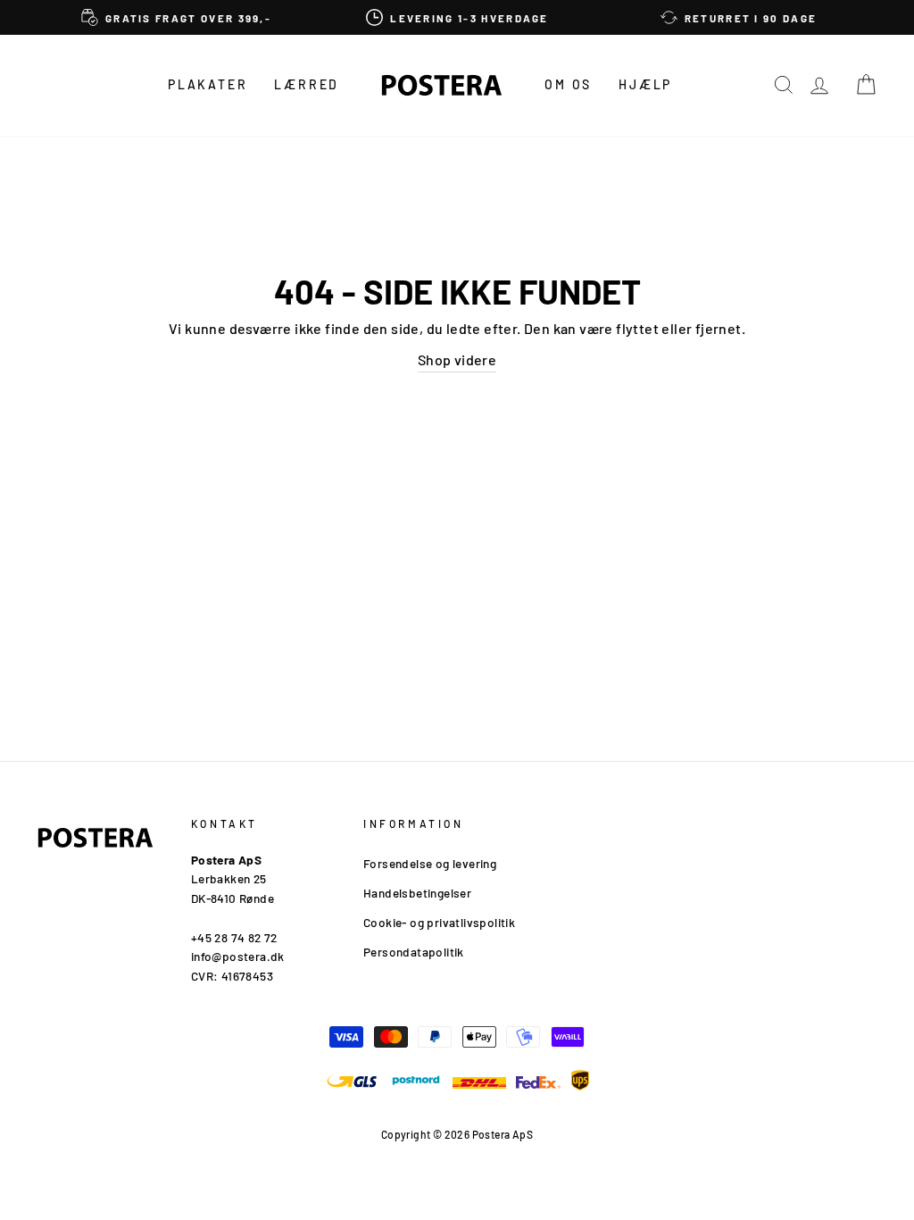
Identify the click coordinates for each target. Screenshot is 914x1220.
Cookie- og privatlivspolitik (439, 922)
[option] (176, 17)
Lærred (306, 84)
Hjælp (645, 84)
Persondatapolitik (413, 951)
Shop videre (457, 359)
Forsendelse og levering (429, 863)
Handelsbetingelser (417, 892)
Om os (568, 84)
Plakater (207, 84)
